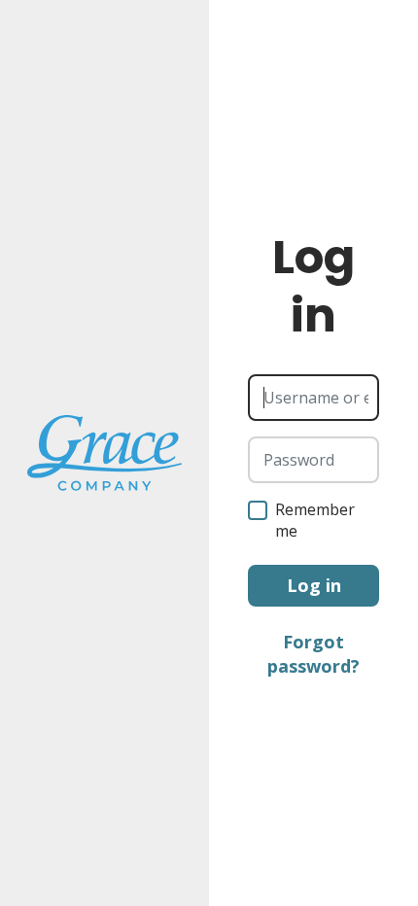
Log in (314, 585)
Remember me (315, 520)
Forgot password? (313, 654)
